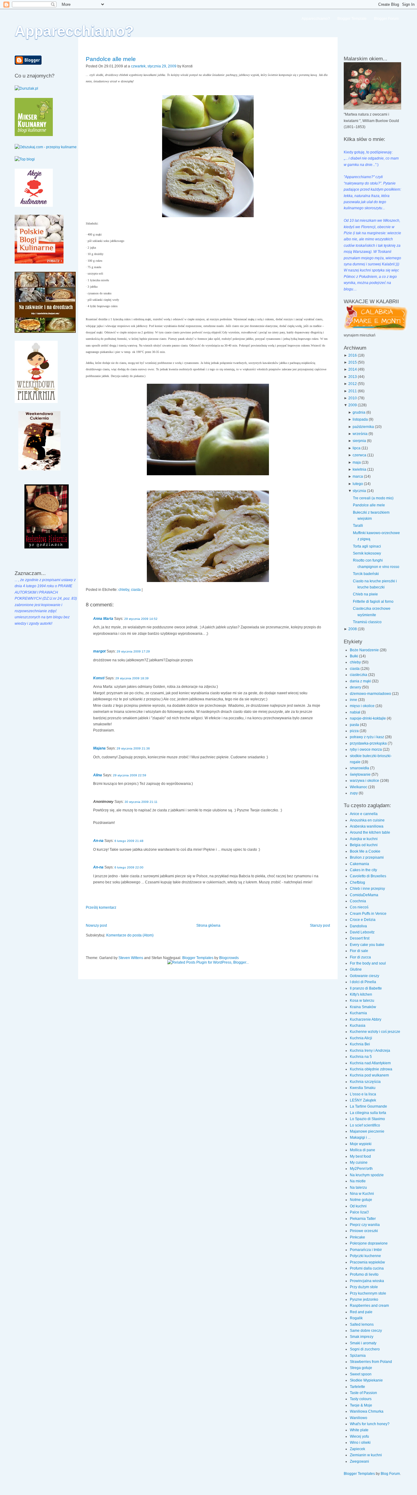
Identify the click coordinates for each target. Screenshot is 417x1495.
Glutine (356, 969)
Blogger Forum (386, 18)
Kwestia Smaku (362, 1088)
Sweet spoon (361, 1374)
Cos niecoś (359, 907)
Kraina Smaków (363, 1007)
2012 (352, 384)
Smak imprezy (361, 1337)
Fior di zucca (360, 957)
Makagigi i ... (360, 1137)
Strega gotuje (361, 1368)
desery (356, 687)
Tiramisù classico (367, 622)
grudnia (359, 412)
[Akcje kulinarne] (34, 205)
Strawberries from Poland (371, 1362)
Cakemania (359, 864)
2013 (352, 377)
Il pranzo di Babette (366, 988)
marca (358, 476)
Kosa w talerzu (362, 1000)
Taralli (358, 525)
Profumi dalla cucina (367, 1268)
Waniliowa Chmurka (366, 1411)
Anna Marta (103, 618)
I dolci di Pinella (363, 982)
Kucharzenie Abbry (365, 1019)
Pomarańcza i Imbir (366, 1250)
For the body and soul (368, 963)
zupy (354, 793)
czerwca (359, 455)
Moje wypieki (361, 1144)
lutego (358, 484)
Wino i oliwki (360, 1442)
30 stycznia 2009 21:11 (141, 801)
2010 (352, 398)
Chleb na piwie (365, 594)
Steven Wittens (130, 958)
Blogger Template (352, 18)
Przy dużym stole (364, 1287)
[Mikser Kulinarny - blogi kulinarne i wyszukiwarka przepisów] (34, 135)
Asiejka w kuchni (364, 839)
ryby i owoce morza (366, 749)
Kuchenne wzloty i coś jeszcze (375, 1032)
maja (357, 462)
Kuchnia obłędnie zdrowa (371, 1069)
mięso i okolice (362, 706)
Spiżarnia (358, 1355)
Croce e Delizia (362, 920)
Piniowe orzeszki (364, 1231)
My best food (360, 1156)
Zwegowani (359, 1461)
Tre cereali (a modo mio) (373, 498)
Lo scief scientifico (365, 1125)
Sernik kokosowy (367, 553)
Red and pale (361, 1312)
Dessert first (359, 938)
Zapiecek (357, 1449)
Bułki (354, 656)
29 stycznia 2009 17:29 (133, 651)
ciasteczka (359, 675)
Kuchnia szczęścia (365, 1082)
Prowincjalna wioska (367, 1281)
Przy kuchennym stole (368, 1293)
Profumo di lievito (364, 1274)
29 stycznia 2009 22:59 (129, 775)
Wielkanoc (359, 787)
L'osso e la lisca (363, 1094)
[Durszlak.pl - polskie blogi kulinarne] (26, 88)
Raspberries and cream (369, 1305)
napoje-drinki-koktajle (368, 718)
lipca (357, 448)
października (363, 427)
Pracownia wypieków (367, 1262)
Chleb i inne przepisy (367, 888)
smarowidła (360, 768)
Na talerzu (358, 1187)
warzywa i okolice (365, 780)
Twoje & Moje (361, 1405)
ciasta (136, 590)
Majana (99, 748)
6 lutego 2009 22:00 (128, 867)
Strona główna (208, 925)
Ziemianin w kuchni (366, 1455)
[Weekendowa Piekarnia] (36, 402)
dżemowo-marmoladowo (371, 694)
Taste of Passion (363, 1393)
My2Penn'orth (361, 1168)
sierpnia (359, 441)
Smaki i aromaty (363, 1343)
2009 (352, 405)
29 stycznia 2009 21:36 (133, 748)
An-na (98, 841)
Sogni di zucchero (365, 1349)
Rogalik (356, 1318)
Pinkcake (357, 1237)
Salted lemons (362, 1324)
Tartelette (357, 1387)
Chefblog (357, 882)
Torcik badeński (366, 574)
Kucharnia (358, 1013)
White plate (359, 1430)
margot (99, 651)
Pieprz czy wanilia (365, 1225)
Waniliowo (358, 1418)
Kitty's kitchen (361, 994)
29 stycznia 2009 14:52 (141, 618)
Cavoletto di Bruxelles (368, 876)
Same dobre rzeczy (366, 1330)
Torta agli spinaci (367, 546)
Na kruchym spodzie (367, 1175)
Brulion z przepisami (367, 857)
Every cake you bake (367, 945)
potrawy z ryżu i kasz (367, 737)
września (360, 434)
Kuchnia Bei (360, 1044)
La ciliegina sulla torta (368, 1113)
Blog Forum (390, 1474)
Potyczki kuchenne (365, 1256)
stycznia (359, 491)
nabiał (355, 712)
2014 (352, 369)
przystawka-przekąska (369, 743)
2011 (352, 391)
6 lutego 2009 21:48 (128, 841)
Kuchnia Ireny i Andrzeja (370, 1050)
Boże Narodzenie (365, 650)
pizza (355, 731)
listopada (360, 419)
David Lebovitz (362, 932)
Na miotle (358, 1181)
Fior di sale (359, 951)
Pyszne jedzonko (364, 1299)
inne (354, 700)
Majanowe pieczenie (367, 1131)
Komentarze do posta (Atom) (130, 935)
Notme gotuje (361, 1200)
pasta (355, 725)
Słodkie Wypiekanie (366, 1380)
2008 (352, 629)
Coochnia (358, 901)
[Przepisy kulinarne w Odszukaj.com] (46, 147)
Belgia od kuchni (364, 845)
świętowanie (361, 774)
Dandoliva (358, 926)
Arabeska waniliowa (366, 826)
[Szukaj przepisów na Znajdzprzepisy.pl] (25, 159)
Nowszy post (96, 925)
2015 (352, 362)
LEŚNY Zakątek (363, 1100)
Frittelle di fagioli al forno (373, 601)
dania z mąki (361, 681)
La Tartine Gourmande (368, 1106)
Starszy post (320, 925)
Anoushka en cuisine (367, 820)
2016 (352, 355)
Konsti (98, 678)
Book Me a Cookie (365, 851)
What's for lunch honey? (370, 1424)
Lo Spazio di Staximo (367, 1119)
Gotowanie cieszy (364, 976)
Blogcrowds (229, 958)
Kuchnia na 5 (361, 1057)
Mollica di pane (362, 1150)
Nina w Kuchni (362, 1193)
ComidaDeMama (364, 895)
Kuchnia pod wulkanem (369, 1075)
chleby (123, 590)
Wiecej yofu (359, 1436)
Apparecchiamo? (74, 31)
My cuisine (359, 1162)
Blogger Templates (197, 958)
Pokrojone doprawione (369, 1243)
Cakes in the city (363, 870)
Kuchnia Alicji (361, 1038)
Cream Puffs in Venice (368, 913)
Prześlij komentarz (101, 907)
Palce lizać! (359, 1212)
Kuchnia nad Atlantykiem (370, 1063)
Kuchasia (357, 1025)
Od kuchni (358, 1206)
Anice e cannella (364, 814)
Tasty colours (361, 1399)
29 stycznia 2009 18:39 (132, 678)
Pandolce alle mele (111, 59)
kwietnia (359, 469)
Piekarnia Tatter (363, 1218)
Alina (97, 775)
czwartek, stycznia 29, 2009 (153, 66)
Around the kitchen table (370, 832)
